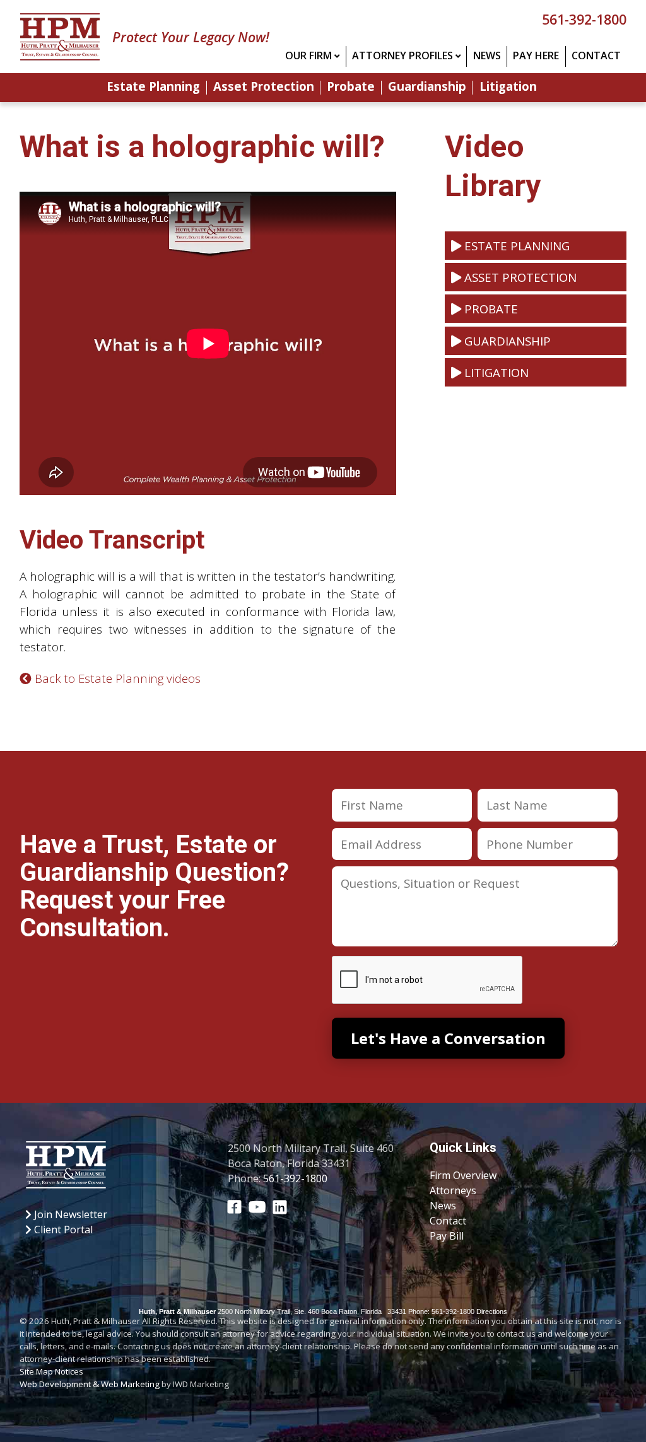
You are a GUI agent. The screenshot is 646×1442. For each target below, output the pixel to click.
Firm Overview (463, 1175)
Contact (596, 55)
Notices (69, 1371)
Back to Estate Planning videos (116, 678)
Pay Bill (447, 1236)
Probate (351, 87)
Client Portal (62, 1229)
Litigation (508, 87)
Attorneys (453, 1190)
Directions (491, 1311)
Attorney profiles (402, 55)
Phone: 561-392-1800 (441, 1311)
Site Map (36, 1371)
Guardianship (427, 87)
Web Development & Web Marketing (90, 1384)
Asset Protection (263, 87)
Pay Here (536, 55)
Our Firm (308, 55)
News (487, 55)
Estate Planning (153, 87)
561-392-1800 (584, 19)
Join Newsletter (69, 1214)
